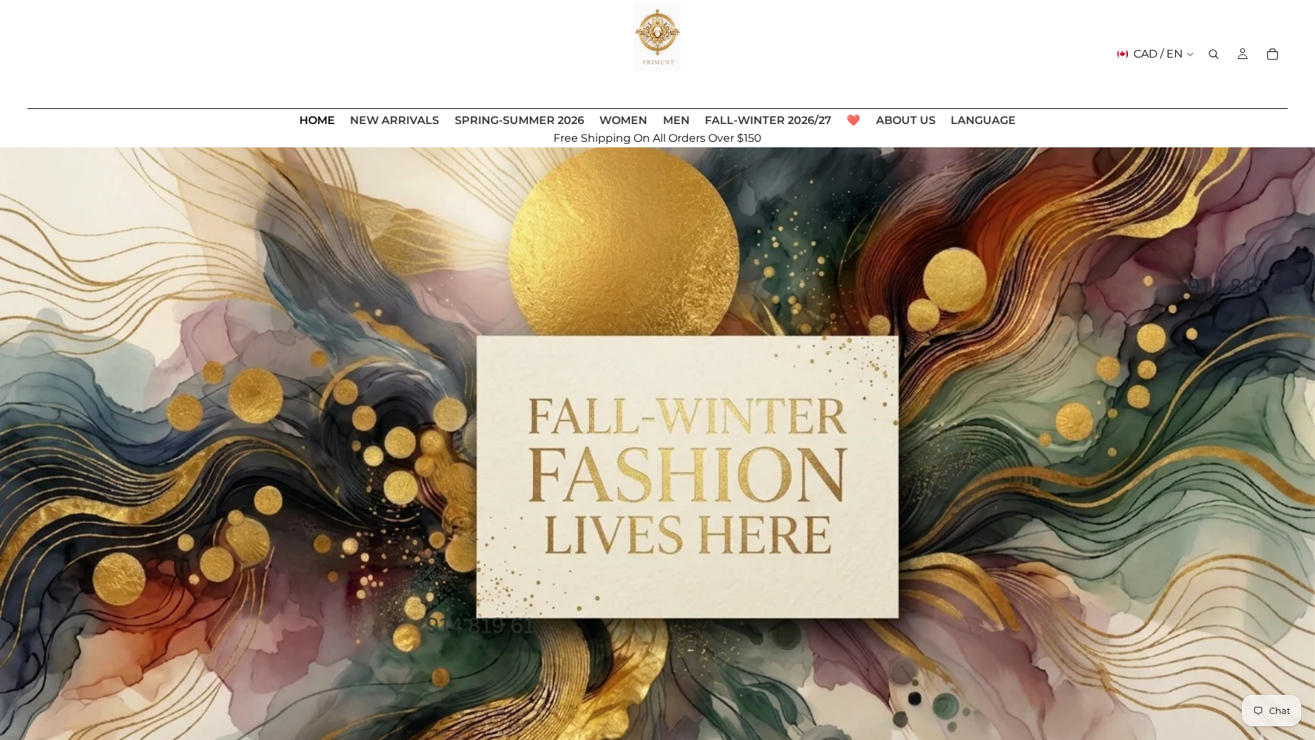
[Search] (1214, 54)
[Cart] (1272, 54)
